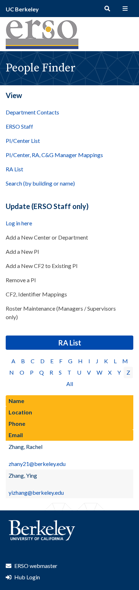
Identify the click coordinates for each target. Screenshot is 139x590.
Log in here (19, 223)
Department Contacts (32, 112)
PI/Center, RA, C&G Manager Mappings (54, 154)
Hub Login (27, 577)
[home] (42, 46)
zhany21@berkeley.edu (37, 463)
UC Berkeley (22, 9)
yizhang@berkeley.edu (36, 492)
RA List (14, 169)
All (69, 383)
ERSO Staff (19, 126)
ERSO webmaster (35, 565)
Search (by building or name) (40, 183)
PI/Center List (23, 140)
